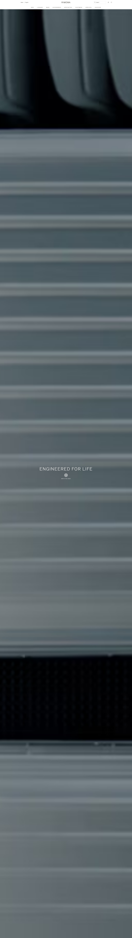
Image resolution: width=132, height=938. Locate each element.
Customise (78, 7)
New (32, 7)
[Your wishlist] (111, 2)
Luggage (40, 7)
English (26, 2)
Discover (98, 7)
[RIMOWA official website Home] (66, 2)
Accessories (57, 7)
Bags (47, 7)
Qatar (22, 2)
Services (89, 7)
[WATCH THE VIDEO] (66, 475)
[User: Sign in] (108, 2)
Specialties (68, 7)
